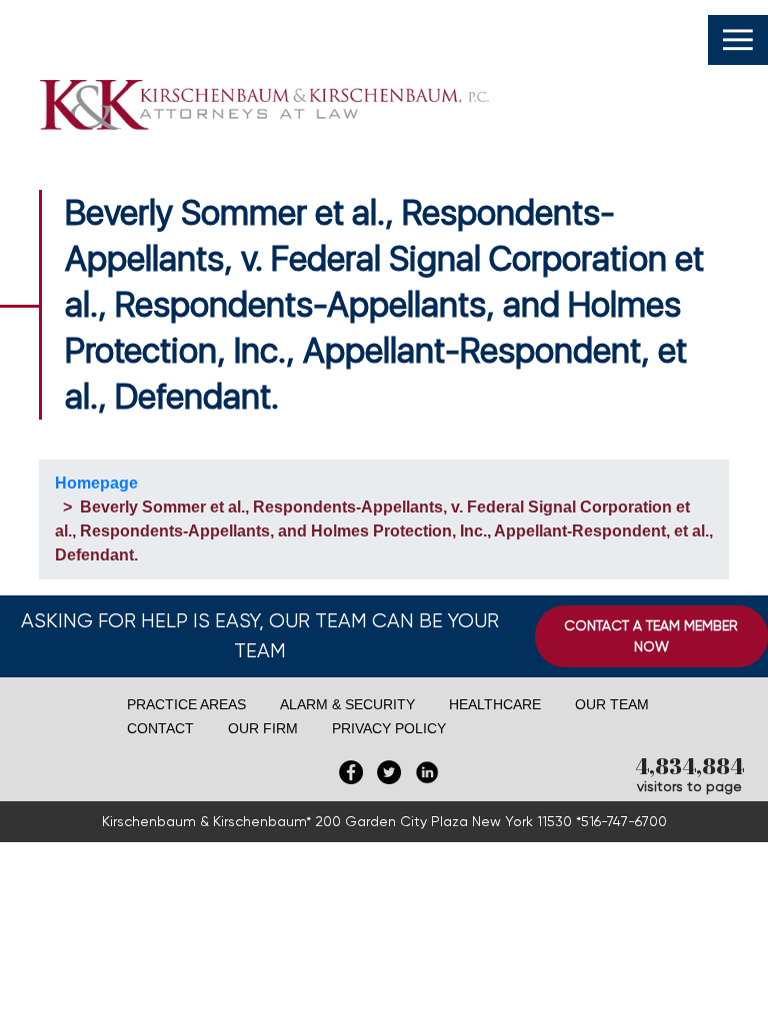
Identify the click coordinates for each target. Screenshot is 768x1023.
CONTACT (160, 728)
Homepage (96, 483)
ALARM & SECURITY (347, 704)
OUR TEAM (612, 704)
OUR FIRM (263, 728)
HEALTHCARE (495, 704)
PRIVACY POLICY (389, 728)
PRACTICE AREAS (186, 704)
